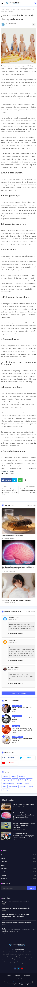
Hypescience (6, 471)
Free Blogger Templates (23, 984)
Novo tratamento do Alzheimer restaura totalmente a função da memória (22, 730)
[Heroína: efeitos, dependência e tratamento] (6, 739)
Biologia (15, 780)
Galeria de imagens (8, 783)
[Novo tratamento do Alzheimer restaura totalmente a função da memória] (6, 729)
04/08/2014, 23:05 (13, 669)
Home (9, 976)
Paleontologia (13, 786)
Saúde (13, 9)
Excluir (20, 633)
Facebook (8, 480)
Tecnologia (6, 790)
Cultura (22, 780)
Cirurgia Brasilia (13, 617)
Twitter (14, 480)
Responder (13, 633)
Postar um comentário (18, 693)
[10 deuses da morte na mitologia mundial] (6, 719)
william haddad (13, 667)
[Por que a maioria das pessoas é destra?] (6, 708)
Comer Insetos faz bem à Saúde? (13, 536)
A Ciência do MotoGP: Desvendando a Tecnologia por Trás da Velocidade (23, 836)
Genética (19, 783)
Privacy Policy (18, 978)
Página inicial (5, 9)
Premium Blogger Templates (22, 982)
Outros (4, 786)
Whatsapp (20, 480)
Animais (13, 776)
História (27, 783)
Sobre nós (17, 976)
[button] (35, 3)
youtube (11, 763)
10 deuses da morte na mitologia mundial (22, 718)
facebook (11, 757)
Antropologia (22, 776)
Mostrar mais (31, 505)
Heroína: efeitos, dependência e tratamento (22, 739)
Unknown (11, 641)
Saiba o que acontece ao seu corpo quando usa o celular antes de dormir (18, 930)
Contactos (26, 976)
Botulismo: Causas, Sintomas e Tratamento (16, 600)
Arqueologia (6, 780)
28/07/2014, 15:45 (12, 619)
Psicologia (23, 786)
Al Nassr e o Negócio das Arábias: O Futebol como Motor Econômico (24, 825)
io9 (12, 471)
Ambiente (5, 776)
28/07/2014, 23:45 (13, 642)
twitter (29, 757)
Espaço (29, 780)
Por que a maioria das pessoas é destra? (22, 708)
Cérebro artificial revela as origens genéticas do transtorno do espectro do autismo (18, 568)
